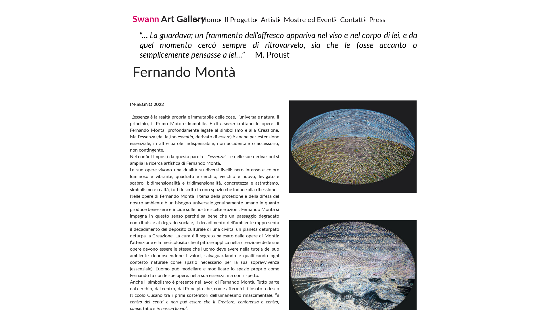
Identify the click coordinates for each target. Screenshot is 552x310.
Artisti (270, 20)
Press (377, 20)
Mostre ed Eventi (310, 20)
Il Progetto (240, 20)
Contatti (352, 20)
